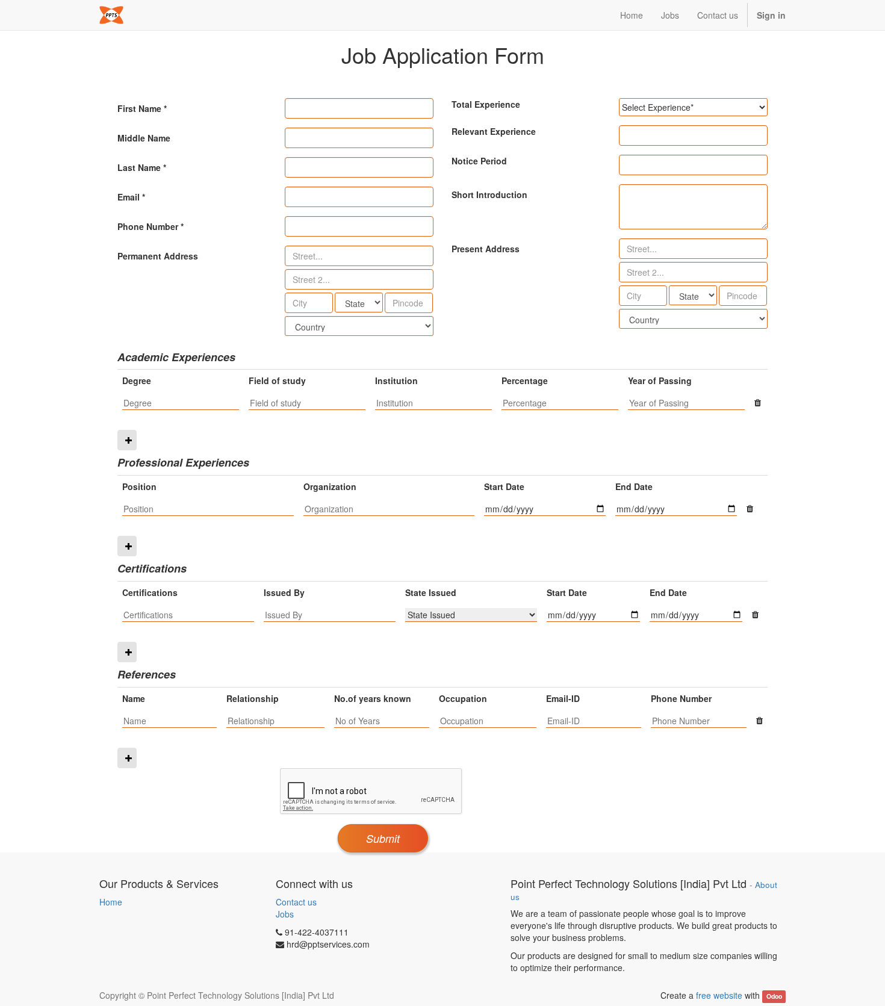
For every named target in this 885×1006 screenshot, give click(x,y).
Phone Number (147, 226)
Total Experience (486, 104)
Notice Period (479, 161)
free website (719, 995)
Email (128, 197)
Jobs (285, 914)
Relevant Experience (494, 131)
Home (110, 902)
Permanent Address (157, 256)
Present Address (486, 249)
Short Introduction (489, 194)
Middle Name (143, 138)
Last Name (139, 167)
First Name (139, 108)
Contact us (296, 902)
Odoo (774, 996)
